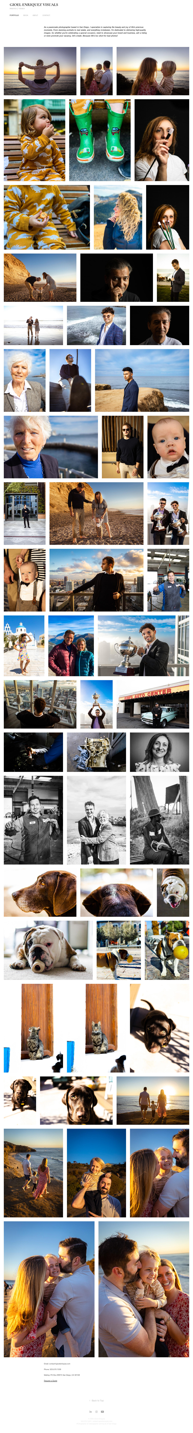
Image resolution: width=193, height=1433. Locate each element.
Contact (46, 15)
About (35, 15)
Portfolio (14, 15)
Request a (50, 1381)
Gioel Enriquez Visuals (34, 4)
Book (25, 15)
